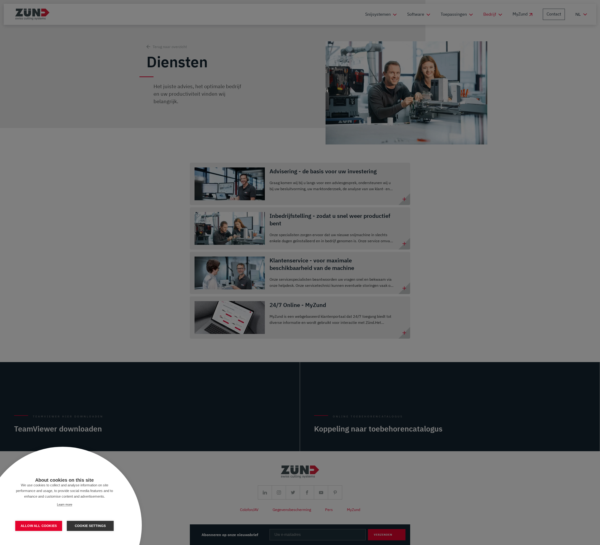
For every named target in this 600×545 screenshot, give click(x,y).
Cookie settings (90, 526)
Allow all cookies (39, 526)
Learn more (64, 504)
